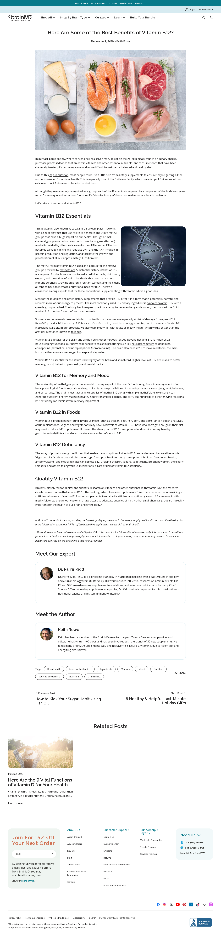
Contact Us (109, 836)
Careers (71, 881)
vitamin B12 (94, 676)
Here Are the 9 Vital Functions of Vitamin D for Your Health (40, 782)
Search (92, 917)
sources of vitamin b (49, 676)
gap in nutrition (58, 175)
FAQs (106, 878)
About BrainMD (74, 836)
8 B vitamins (59, 183)
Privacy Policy (14, 917)
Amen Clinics (73, 864)
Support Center (111, 843)
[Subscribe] (52, 854)
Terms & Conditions (35, 917)
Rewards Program (148, 853)
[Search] (204, 18)
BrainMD (111, 917)
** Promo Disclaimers (59, 917)
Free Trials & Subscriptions (117, 864)
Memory (125, 669)
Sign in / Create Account (201, 9)
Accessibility (79, 917)
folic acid (76, 332)
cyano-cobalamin (157, 303)
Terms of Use (27, 880)
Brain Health (54, 669)
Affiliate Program (148, 846)
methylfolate (67, 270)
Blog (69, 857)
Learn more (15, 803)
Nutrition (158, 669)
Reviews (71, 850)
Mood (141, 669)
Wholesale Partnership (151, 839)
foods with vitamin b (80, 669)
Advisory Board (74, 843)
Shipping (108, 850)
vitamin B (74, 676)
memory (40, 364)
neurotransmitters (143, 344)
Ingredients (106, 669)
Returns (107, 857)
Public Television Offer (115, 885)
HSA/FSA (108, 871)
